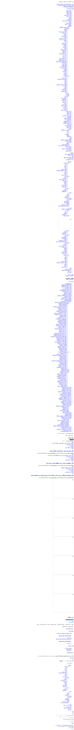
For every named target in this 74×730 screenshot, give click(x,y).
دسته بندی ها (71, 281)
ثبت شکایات (69, 650)
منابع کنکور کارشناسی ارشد (63, 145)
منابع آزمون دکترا (65, 144)
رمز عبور (72, 717)
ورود (72, 723)
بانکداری (65, 37)
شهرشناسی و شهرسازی (62, 79)
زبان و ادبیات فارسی (63, 59)
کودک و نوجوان (68, 146)
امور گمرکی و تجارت (63, 31)
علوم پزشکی (68, 126)
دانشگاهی (69, 26)
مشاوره (65, 73)
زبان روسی (64, 55)
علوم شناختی (64, 65)
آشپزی (65, 96)
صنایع (65, 81)
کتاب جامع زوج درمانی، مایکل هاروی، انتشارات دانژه (62, 451)
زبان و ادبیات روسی (63, 58)
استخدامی (69, 19)
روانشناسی (69, 116)
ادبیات (68, 131)
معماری (67, 94)
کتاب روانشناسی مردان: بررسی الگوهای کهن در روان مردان (60, 463)
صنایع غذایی (69, 124)
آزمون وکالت (68, 11)
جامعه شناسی (64, 43)
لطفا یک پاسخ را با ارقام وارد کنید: (68, 719)
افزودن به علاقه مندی (69, 447)
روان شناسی (64, 50)
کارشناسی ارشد (68, 140)
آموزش (69, 17)
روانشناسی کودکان (67, 118)
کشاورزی (65, 85)
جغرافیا (65, 44)
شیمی (65, 80)
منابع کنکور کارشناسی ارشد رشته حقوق (65, 635)
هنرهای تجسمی (64, 110)
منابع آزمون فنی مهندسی (66, 148)
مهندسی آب (64, 90)
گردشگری (65, 71)
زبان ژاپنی (65, 57)
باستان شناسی (64, 36)
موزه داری (65, 107)
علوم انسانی (66, 28)
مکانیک (65, 87)
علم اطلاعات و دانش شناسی (61, 61)
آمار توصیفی (68, 14)
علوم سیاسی (64, 64)
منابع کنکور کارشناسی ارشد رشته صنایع (65, 641)
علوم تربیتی (64, 63)
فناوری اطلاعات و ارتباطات (66, 139)
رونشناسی (67, 134)
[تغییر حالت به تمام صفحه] (70, 728)
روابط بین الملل (64, 49)
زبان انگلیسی (64, 100)
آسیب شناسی (68, 12)
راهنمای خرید (68, 649)
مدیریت (65, 72)
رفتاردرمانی (69, 112)
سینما (65, 103)
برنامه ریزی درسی (63, 39)
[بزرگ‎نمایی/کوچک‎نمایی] (69, 728)
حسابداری (65, 46)
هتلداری (65, 74)
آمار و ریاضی (68, 16)
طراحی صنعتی (64, 105)
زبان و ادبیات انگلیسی (67, 122)
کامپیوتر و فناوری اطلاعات (61, 84)
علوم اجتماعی (64, 62)
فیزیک (65, 83)
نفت (66, 92)
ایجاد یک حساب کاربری (61, 726)
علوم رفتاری (68, 127)
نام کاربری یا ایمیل (70, 715)
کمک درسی (69, 142)
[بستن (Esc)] (73, 728)
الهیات (65, 30)
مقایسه (72, 446)
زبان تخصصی (68, 119)
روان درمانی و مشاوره (67, 115)
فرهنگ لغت (69, 136)
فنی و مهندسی (66, 75)
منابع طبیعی (64, 89)
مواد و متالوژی (64, 91)
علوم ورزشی (64, 68)
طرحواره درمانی (68, 125)
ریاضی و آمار (64, 78)
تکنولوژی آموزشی (67, 23)
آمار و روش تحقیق (67, 15)
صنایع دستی (64, 104)
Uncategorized (68, 10)
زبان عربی (65, 101)
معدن (65, 86)
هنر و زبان (67, 95)
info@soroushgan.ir (69, 628)
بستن (73, 659)
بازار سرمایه (64, 32)
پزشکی (69, 21)
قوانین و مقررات (68, 648)
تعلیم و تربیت (68, 22)
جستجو (61, 660)
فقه (70, 137)
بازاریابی (65, 33)
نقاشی (65, 108)
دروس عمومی (68, 111)
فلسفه (65, 69)
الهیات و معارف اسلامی (66, 20)
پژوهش (65, 40)
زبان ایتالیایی (64, 52)
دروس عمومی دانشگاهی (64, 27)
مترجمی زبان (68, 147)
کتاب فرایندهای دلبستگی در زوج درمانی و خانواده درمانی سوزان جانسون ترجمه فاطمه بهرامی (52, 475)
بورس (68, 132)
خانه (73, 433)
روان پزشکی (68, 113)
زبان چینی (65, 54)
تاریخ (66, 41)
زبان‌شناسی (64, 102)
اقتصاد (65, 29)
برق (66, 76)
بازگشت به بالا (71, 727)
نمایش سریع (71, 445)
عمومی (69, 128)
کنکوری (67, 143)
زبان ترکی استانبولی (63, 53)
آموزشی (69, 18)
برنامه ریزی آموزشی (63, 38)
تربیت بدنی (64, 42)
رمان (68, 133)
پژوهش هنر (64, 99)
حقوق (65, 48)
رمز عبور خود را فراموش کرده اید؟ (68, 725)
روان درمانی (68, 114)
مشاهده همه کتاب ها (70, 619)
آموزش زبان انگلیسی (65, 129)
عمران (65, 82)
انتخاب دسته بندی (70, 8)
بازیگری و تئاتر (64, 97)
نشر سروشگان (68, 150)
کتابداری (65, 70)
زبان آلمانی (64, 51)
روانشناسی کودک (68, 117)
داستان (70, 25)
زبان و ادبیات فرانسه (63, 60)
